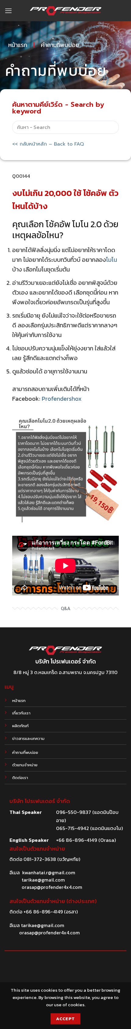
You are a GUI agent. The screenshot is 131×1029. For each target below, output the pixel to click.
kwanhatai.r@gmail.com (48, 872)
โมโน (111, 259)
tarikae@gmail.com (43, 879)
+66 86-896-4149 (43, 911)
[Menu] (8, 10)
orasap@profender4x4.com (52, 887)
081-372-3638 (39, 859)
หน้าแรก (17, 44)
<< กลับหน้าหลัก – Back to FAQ (48, 144)
